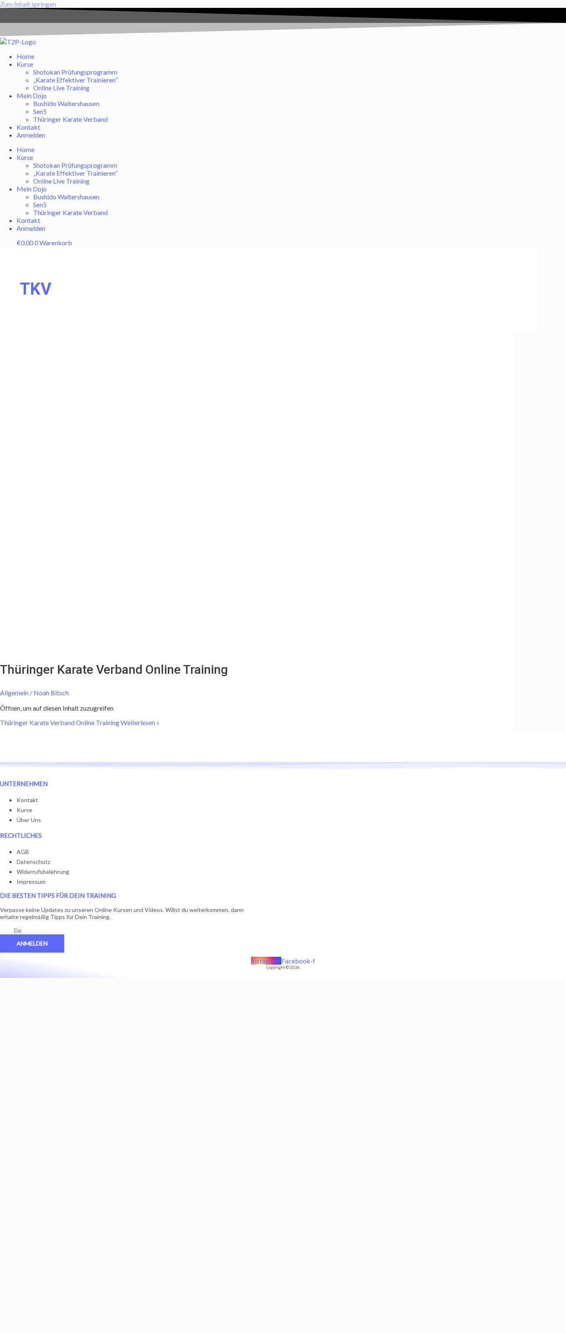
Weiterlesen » (80, 722)
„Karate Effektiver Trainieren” (75, 80)
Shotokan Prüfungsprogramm (75, 72)
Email (6, 931)
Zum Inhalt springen (28, 4)
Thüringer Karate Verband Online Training (114, 669)
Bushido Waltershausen (66, 103)
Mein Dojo (32, 95)
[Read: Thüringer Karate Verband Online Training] (212, 647)
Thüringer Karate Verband (70, 119)
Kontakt (28, 127)
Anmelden (31, 135)
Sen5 (40, 111)
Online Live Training (61, 88)
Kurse (25, 64)
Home (25, 56)
